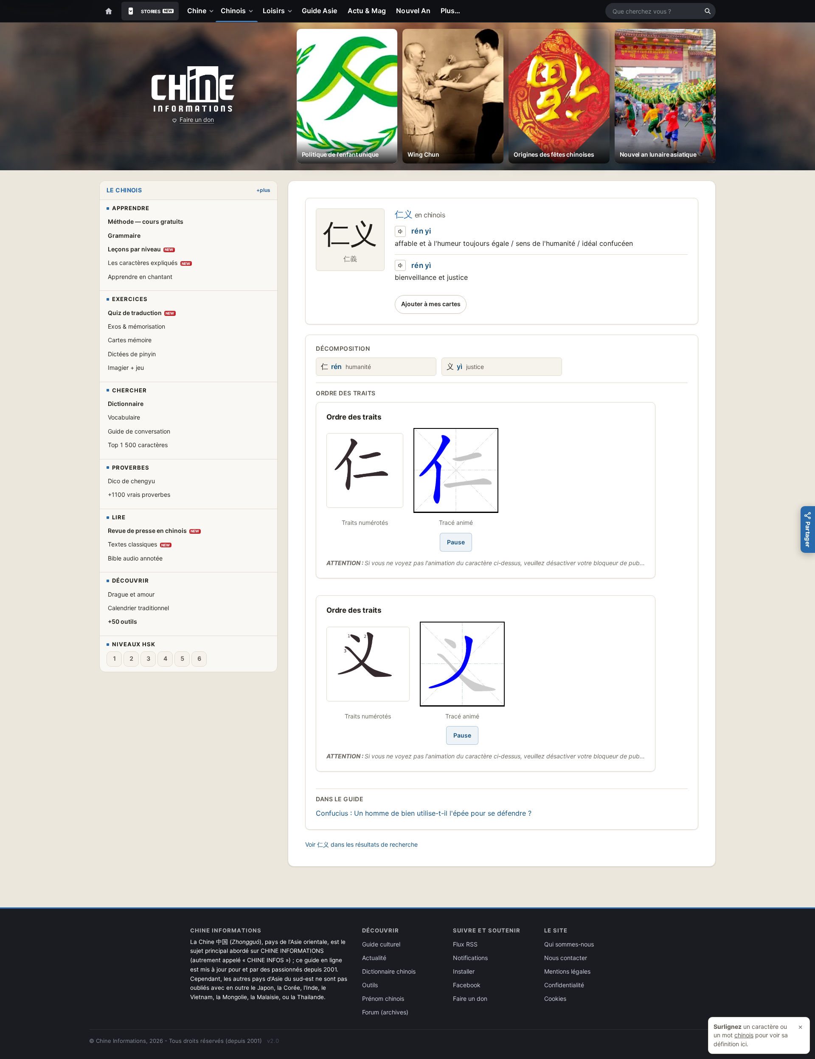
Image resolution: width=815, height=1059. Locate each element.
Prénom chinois (383, 998)
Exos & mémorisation (136, 326)
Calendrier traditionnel (138, 607)
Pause (456, 542)
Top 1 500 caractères (138, 444)
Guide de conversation (139, 431)
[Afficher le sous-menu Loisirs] (292, 11)
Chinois (233, 10)
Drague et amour (131, 594)
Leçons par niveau (141, 249)
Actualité (374, 957)
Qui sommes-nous (569, 944)
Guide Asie (319, 10)
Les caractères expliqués (149, 262)
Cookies (555, 998)
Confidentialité (564, 985)
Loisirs (274, 10)
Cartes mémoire (130, 340)
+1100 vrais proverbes (139, 494)
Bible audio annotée (135, 558)
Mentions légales (567, 971)
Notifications (470, 957)
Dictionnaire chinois (389, 971)
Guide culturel (381, 944)
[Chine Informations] (193, 89)
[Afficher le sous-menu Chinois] (252, 11)
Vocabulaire (124, 417)
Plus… (450, 10)
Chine (196, 10)
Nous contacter (565, 957)
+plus (263, 190)
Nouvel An (413, 10)
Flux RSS (465, 944)
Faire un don (197, 119)
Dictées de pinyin (132, 354)
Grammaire (124, 235)
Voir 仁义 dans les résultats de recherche (361, 844)
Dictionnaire (125, 403)
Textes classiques (139, 544)
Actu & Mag (367, 10)
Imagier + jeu (126, 367)
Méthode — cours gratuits (145, 221)
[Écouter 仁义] (400, 231)
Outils (370, 985)
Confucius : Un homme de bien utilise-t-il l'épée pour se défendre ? (423, 813)
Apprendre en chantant (140, 276)
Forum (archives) (385, 1012)
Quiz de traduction (141, 312)
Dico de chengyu (131, 480)
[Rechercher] (707, 11)
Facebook (467, 985)
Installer (464, 971)
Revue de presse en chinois (154, 530)
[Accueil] (108, 11)
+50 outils (122, 621)
